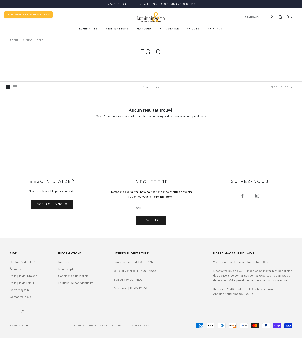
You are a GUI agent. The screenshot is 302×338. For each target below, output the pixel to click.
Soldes (193, 28)
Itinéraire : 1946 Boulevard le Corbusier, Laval (243, 289)
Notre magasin (19, 290)
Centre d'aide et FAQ (24, 262)
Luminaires (88, 28)
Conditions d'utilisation (73, 276)
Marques (144, 28)
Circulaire (169, 28)
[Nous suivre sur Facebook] (242, 196)
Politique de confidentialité (75, 283)
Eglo (40, 40)
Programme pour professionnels (28, 14)
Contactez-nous (52, 204)
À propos (16, 269)
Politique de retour (22, 283)
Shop (29, 40)
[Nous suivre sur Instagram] (257, 196)
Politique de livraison (23, 276)
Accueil (15, 40)
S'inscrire (151, 220)
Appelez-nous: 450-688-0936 (233, 293)
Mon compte (66, 269)
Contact (215, 28)
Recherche (65, 262)
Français (252, 17)
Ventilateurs (117, 28)
